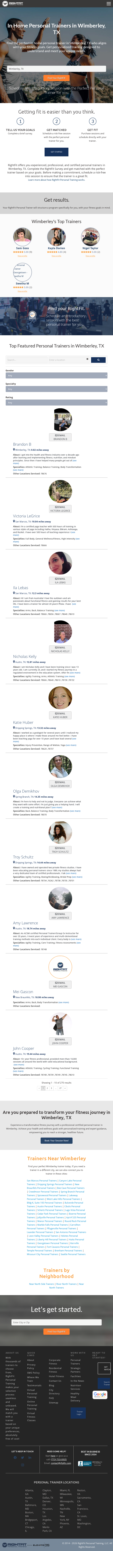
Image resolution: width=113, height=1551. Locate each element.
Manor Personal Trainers (49, 1221)
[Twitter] (22, 1457)
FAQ (51, 1398)
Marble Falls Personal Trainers (52, 1224)
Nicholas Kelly (24, 656)
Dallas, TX (48, 1497)
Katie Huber (23, 722)
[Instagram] (22, 1465)
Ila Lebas (20, 587)
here (53, 1455)
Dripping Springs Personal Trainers (54, 1184)
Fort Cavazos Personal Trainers (62, 1246)
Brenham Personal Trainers (68, 1250)
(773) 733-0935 (59, 1459)
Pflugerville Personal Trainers (61, 1228)
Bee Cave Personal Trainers (70, 1187)
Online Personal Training (32, 1405)
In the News (77, 1380)
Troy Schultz (23, 857)
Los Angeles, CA (47, 1519)
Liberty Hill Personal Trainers (52, 1239)
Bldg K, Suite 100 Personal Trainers (44, 1202)
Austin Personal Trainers (49, 1206)
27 (60, 1088)
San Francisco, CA (82, 1508)
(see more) (18, 470)
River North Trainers (66, 1283)
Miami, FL (65, 1490)
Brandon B (22, 444)
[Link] (12, 4)
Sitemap (53, 1402)
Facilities (76, 1376)
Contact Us (55, 1380)
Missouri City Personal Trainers (42, 1254)
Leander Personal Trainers (40, 1232)
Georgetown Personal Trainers (52, 1243)
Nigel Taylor (90, 248)
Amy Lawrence (25, 923)
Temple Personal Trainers (39, 1250)
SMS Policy (33, 1372)
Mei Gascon (23, 991)
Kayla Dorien (56, 248)
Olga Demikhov (26, 791)
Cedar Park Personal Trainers (52, 1213)
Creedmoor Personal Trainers (43, 1191)
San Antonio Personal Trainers (71, 1232)
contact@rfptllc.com (61, 1463)
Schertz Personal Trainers (50, 1210)
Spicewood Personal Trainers (52, 1195)
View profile (22, 256)
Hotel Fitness (56, 1376)
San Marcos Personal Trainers (42, 1180)
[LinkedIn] (30, 1457)
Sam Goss (22, 248)
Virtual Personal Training (32, 1393)
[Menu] (109, 3)
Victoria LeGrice (26, 516)
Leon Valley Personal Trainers (43, 1235)
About (30, 1360)
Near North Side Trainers (41, 1283)
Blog (51, 1385)
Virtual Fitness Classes (31, 1417)
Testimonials (34, 1385)
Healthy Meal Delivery (75, 1397)
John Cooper (23, 1048)
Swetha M (22, 283)
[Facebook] (15, 1457)
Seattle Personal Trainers (73, 1254)
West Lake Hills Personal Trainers (63, 1198)
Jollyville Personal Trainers (50, 1217)
